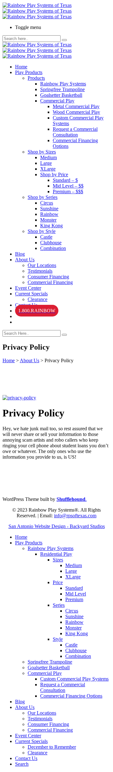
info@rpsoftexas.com (75, 515)
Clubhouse (51, 242)
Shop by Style (42, 231)
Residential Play (56, 554)
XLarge (48, 168)
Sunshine (49, 208)
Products (36, 78)
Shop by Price (54, 174)
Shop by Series (42, 197)
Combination (53, 248)
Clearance (37, 299)
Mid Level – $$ (68, 186)
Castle (46, 237)
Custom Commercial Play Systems (74, 679)
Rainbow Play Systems (63, 83)
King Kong (51, 225)
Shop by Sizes (42, 151)
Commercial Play (57, 100)
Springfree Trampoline (62, 89)
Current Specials (31, 293)
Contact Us (26, 758)
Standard (74, 588)
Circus (46, 203)
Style (58, 639)
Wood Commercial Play (76, 112)
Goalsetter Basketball (61, 95)
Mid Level (75, 593)
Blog (20, 254)
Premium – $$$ (68, 191)
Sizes (58, 559)
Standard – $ (65, 180)
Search (22, 764)
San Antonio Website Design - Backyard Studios (56, 526)
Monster (48, 220)
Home (21, 66)
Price (58, 582)
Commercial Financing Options (71, 696)
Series (59, 605)
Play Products (28, 72)
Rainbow (49, 214)
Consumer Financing (48, 276)
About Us (25, 259)
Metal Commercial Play (76, 106)
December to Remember (52, 747)
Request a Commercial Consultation (75, 131)
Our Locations (42, 265)
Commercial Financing (50, 282)
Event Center (28, 288)
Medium (48, 157)
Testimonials (40, 271)
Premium (74, 599)
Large (46, 163)
